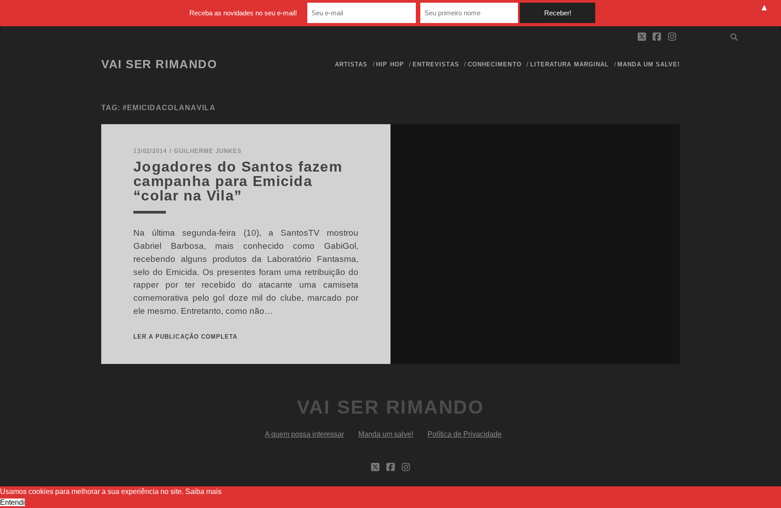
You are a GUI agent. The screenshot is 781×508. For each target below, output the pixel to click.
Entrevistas (436, 64)
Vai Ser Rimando (159, 64)
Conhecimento (495, 64)
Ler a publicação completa (185, 336)
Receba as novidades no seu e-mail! (243, 13)
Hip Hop (390, 64)
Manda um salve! (648, 64)
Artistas (351, 64)
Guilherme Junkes (208, 151)
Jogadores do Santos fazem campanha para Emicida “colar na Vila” (237, 181)
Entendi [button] (12, 502)
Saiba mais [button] (203, 491)
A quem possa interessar (304, 434)
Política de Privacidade (465, 434)
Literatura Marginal (569, 64)
